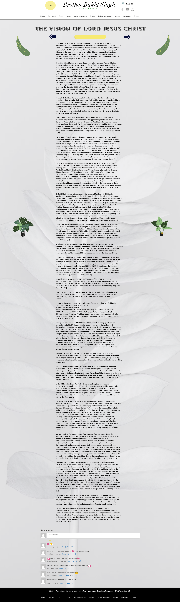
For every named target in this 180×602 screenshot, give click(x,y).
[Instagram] (132, 9)
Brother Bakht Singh (89, 4)
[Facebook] (122, 9)
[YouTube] (127, 9)
